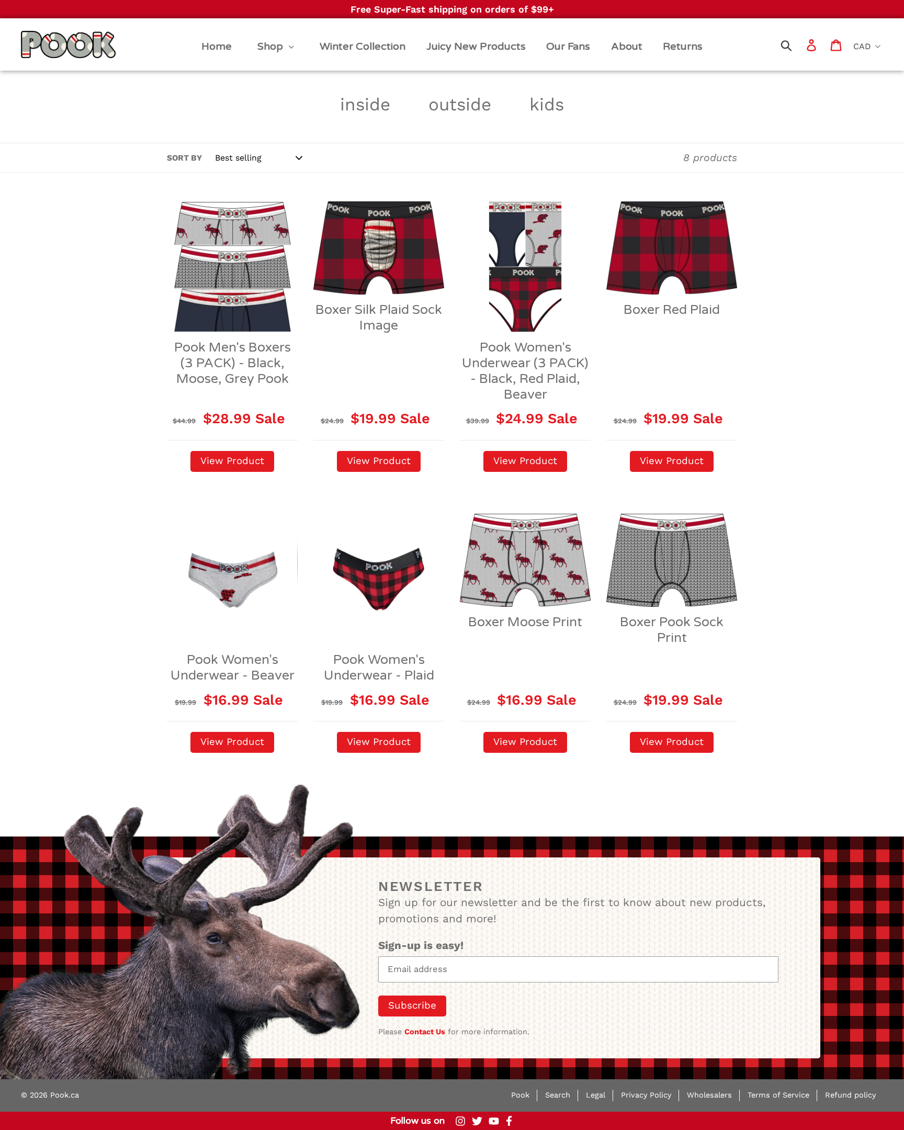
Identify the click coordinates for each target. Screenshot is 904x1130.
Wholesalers (709, 1095)
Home (37, 34)
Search (557, 1095)
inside (365, 104)
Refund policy (850, 1095)
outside (459, 104)
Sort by (184, 158)
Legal (595, 1095)
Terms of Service (778, 1095)
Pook (520, 1095)
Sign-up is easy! (421, 945)
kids (546, 104)
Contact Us (424, 1031)
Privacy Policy (646, 1095)
